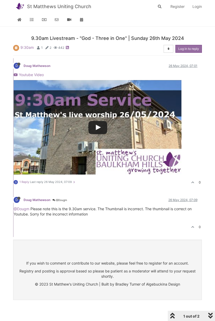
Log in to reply (188, 49)
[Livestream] (69, 19)
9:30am (27, 47)
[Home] (19, 19)
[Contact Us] (57, 19)
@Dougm (61, 200)
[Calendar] (82, 19)
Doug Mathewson (37, 66)
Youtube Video (31, 74)
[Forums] (32, 19)
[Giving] (44, 19)
